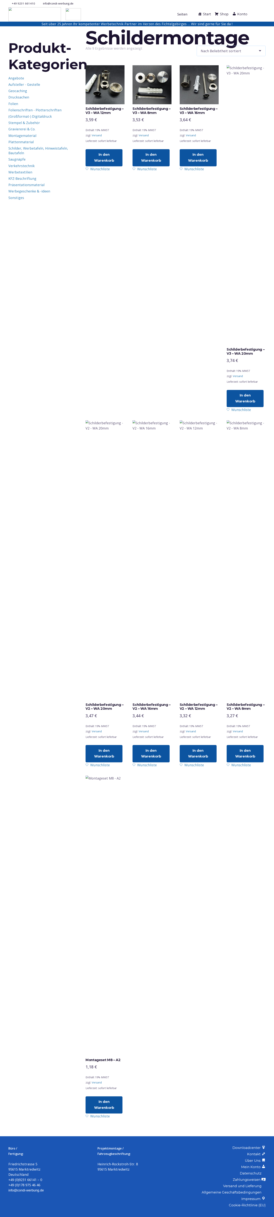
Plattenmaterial (21, 142)
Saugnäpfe (17, 159)
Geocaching (17, 91)
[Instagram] (264, 3)
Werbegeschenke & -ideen (29, 191)
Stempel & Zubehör (24, 122)
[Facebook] (258, 3)
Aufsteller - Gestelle (24, 84)
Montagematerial (22, 135)
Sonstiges (16, 197)
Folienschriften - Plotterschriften (35, 110)
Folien (13, 103)
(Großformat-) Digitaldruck (30, 116)
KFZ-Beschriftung (22, 178)
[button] (184, 14)
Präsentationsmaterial (26, 185)
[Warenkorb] (261, 14)
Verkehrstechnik (21, 166)
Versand (97, 135)
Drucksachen (18, 97)
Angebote (16, 78)
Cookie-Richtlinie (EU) (247, 1205)
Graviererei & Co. (21, 129)
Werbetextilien (20, 172)
